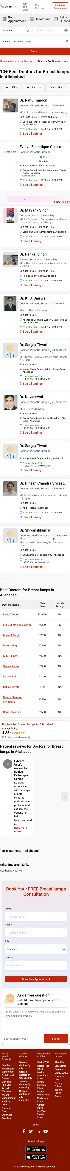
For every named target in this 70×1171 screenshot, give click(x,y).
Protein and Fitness (7, 1077)
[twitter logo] (31, 1132)
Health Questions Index (42, 1075)
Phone (8, 924)
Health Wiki (43, 1062)
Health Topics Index (44, 1093)
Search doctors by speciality (24, 1084)
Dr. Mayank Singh (34, 210)
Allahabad (15, 61)
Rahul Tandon (11, 614)
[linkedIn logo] (38, 1132)
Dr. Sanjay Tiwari (33, 344)
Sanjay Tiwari (11, 666)
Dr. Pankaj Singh (33, 254)
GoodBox (6, 1118)
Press (58, 1096)
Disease (9, 957)
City (7, 941)
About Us (59, 1062)
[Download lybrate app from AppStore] (36, 1159)
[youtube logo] (45, 1132)
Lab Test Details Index (41, 1114)
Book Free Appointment (60, 6)
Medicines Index (42, 1100)
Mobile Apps (61, 1073)
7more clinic (28, 175)
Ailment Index (41, 1106)
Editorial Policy (59, 1091)
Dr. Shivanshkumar (35, 530)
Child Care (6, 1114)
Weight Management (8, 1096)
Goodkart (6, 1065)
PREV (8, 578)
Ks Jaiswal (9, 676)
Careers (59, 1069)
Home (3, 61)
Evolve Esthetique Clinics (40, 146)
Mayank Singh (11, 635)
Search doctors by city (24, 1065)
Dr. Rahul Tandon (33, 100)
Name (8, 908)
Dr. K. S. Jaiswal (33, 298)
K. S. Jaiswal (10, 655)
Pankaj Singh (10, 645)
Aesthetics (30, 61)
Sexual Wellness (6, 1090)
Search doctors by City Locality (25, 1074)
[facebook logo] (23, 1132)
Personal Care (6, 1110)
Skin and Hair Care (6, 1083)
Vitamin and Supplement (7, 1070)
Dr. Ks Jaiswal (31, 396)
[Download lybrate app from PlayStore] (36, 1151)
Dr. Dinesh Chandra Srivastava (45, 483)
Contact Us (60, 1065)
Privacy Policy (58, 1085)
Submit (56, 1038)
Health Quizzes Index (41, 1085)
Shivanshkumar (12, 712)
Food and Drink (6, 1103)
